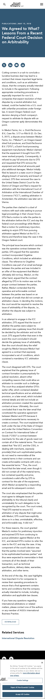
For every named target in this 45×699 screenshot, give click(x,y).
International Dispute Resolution (18, 638)
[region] (22, 679)
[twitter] (4, 65)
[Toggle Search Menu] (4, 4)
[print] (23, 65)
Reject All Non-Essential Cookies (22, 687)
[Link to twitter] (11, 659)
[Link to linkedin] (4, 659)
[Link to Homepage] (23, 4)
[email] (16, 65)
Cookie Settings (22, 680)
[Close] (42, 662)
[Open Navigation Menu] (41, 4)
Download (10, 622)
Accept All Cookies (22, 694)
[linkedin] (10, 65)
